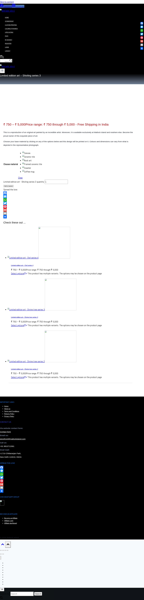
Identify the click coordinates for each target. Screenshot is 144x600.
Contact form (5, 432)
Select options (17, 273)
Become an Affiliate (10, 518)
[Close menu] (0, 558)
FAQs (6, 36)
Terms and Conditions (11, 411)
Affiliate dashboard (10, 523)
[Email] (68, 213)
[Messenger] (68, 196)
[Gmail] (68, 210)
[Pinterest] (68, 206)
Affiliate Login (8, 521)
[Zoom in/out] (1, 550)
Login (7, 47)
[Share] (68, 216)
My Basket (8, 40)
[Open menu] (2, 71)
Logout (7, 51)
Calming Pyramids (11, 28)
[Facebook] (68, 193)
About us (7, 409)
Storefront (9, 21)
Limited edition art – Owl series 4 (22, 265)
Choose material (10, 164)
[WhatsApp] (68, 200)
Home (7, 17)
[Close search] (2, 589)
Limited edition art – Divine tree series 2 (24, 369)
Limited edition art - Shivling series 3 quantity (23, 181)
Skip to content (7, 1)
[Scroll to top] (2, 545)
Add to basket (8, 186)
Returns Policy (9, 414)
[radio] (32, 153)
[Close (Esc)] (7, 550)
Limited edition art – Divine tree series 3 (24, 317)
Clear (20, 177)
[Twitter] (68, 203)
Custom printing (11, 25)
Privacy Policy (9, 416)
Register (8, 43)
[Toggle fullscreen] (3, 550)
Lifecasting (9, 32)
